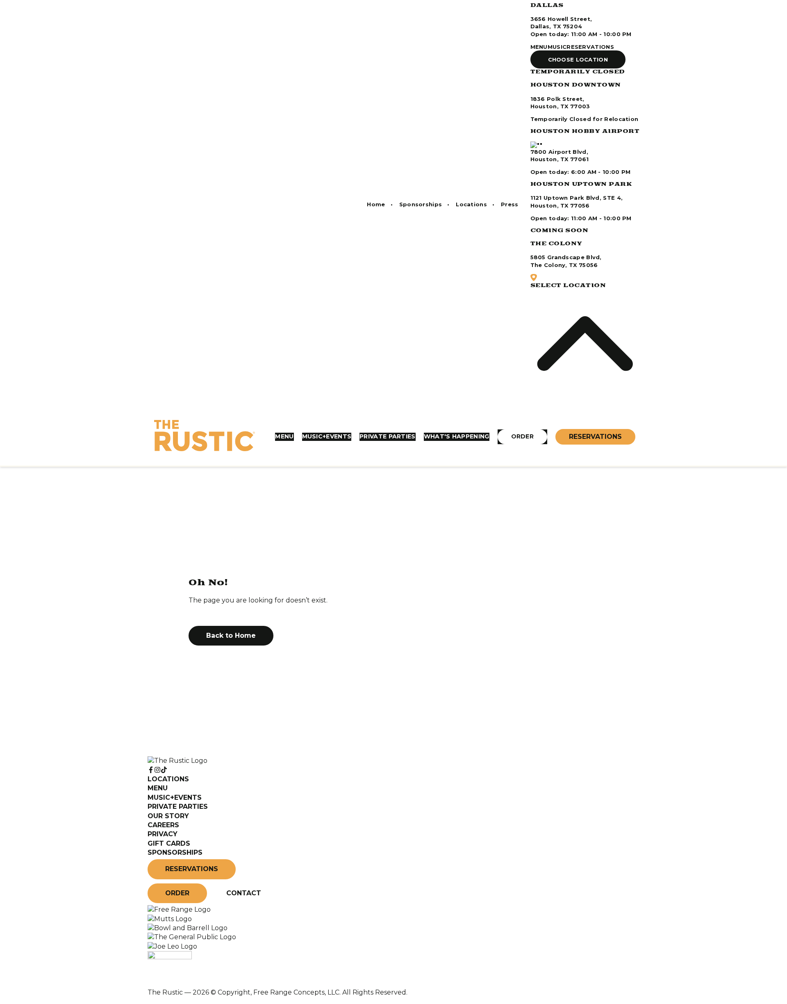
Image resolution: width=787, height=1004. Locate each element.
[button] (578, 59)
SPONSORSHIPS (175, 852)
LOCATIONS (168, 779)
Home (376, 204)
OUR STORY (168, 816)
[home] (205, 436)
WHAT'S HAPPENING (456, 436)
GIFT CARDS (169, 843)
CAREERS (163, 825)
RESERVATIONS (590, 46)
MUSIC (557, 46)
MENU (539, 46)
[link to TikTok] (164, 770)
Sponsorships (420, 204)
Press (510, 204)
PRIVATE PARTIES (387, 436)
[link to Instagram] (157, 770)
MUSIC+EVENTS (327, 436)
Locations (471, 204)
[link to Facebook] (151, 770)
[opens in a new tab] (179, 909)
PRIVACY (162, 834)
